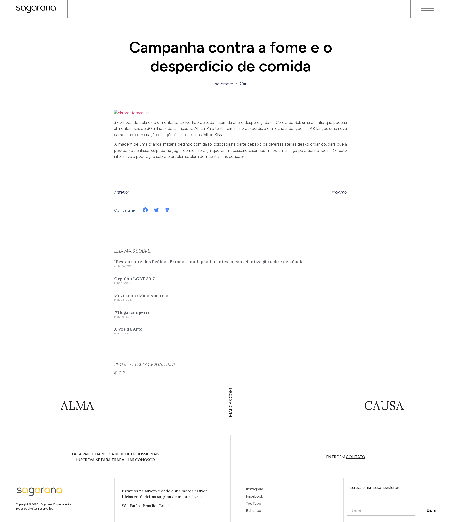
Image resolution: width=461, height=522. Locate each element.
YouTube (253, 503)
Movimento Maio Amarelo (141, 295)
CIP (122, 372)
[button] (145, 210)
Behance (253, 510)
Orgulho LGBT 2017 (134, 278)
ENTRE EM (345, 456)
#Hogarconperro (132, 312)
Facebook (254, 496)
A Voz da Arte (128, 329)
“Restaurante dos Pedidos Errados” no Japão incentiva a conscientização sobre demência (208, 261)
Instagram (254, 489)
